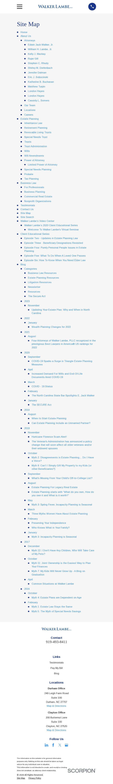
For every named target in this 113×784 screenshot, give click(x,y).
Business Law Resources (42, 273)
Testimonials (28, 205)
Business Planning (34, 191)
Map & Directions (56, 706)
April (30, 369)
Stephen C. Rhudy (38, 63)
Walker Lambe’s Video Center (37, 221)
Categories (30, 268)
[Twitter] (60, 745)
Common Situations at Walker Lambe (53, 583)
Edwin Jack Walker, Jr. (40, 44)
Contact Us (27, 209)
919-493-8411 (56, 642)
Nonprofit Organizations (37, 201)
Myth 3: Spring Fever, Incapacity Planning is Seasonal (62, 504)
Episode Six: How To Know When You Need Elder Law (54, 260)
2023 (27, 301)
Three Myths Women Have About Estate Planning (60, 513)
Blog (23, 264)
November (33, 305)
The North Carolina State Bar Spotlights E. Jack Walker (63, 395)
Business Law (28, 183)
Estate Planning (30, 118)
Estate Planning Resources (43, 277)
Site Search (27, 217)
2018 (27, 428)
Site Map (26, 213)
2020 (27, 352)
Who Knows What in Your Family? (51, 527)
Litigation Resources (39, 282)
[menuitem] (21, 778)
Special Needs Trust (35, 137)
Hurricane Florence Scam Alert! (49, 436)
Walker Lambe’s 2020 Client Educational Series (51, 225)
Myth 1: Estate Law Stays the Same (52, 606)
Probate (28, 174)
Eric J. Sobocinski (38, 77)
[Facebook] (53, 745)
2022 (27, 318)
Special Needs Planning (37, 169)
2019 (27, 410)
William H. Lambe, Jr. (40, 49)
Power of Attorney (34, 160)
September (34, 357)
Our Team (29, 105)
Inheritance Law (33, 123)
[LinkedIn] (46, 745)
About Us (26, 36)
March (31, 382)
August (32, 336)
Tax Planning (31, 178)
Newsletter (34, 287)
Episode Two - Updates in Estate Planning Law (51, 238)
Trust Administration (35, 146)
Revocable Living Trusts (37, 132)
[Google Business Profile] (66, 745)
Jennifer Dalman (37, 72)
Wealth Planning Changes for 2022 (51, 327)
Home (24, 32)
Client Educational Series (35, 234)
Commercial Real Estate (38, 196)
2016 (27, 589)
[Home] (55, 6)
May (30, 500)
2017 (27, 542)
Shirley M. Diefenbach (40, 68)
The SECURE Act (41, 404)
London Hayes (36, 91)
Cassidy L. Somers (38, 100)
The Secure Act (36, 296)
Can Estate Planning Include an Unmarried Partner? (61, 423)
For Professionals (34, 187)
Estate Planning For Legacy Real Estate (55, 487)
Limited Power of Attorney (42, 164)
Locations (29, 110)
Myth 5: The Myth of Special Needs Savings (56, 611)
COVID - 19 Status (42, 386)
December (34, 546)
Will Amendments (34, 155)
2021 (27, 332)
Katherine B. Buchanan (41, 81)
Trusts (27, 141)
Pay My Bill (56, 668)
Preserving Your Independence (49, 523)
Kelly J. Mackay (36, 54)
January (32, 322)
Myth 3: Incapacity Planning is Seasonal (54, 536)
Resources (34, 291)
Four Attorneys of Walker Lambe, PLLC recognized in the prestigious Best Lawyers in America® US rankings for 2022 (64, 344)
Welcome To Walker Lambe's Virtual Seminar (53, 229)
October (32, 453)
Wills (27, 151)
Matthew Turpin (36, 86)
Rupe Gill (33, 58)
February (33, 391)
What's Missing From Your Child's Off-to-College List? (62, 478)
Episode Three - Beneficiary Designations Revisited (53, 243)
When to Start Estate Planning (49, 418)
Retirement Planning (35, 127)
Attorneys (29, 40)
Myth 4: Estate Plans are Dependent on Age (57, 597)
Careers (28, 114)
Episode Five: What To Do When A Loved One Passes (55, 255)
